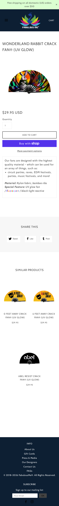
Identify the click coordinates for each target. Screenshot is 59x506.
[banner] (30, 20)
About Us (30, 449)
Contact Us (29, 466)
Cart (51, 20)
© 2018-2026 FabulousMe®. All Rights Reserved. (30, 475)
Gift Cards (29, 453)
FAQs (29, 470)
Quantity (7, 119)
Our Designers (29, 462)
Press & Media (29, 458)
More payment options (29, 151)
